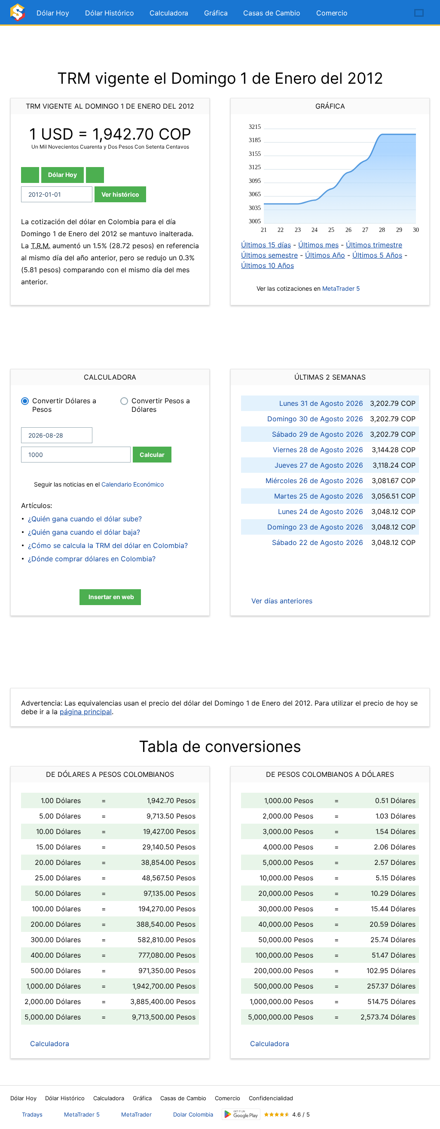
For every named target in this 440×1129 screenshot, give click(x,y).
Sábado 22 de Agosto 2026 (317, 542)
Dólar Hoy (53, 13)
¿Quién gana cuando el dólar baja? (84, 532)
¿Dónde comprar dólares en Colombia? (92, 558)
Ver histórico (120, 194)
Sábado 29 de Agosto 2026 (317, 434)
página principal (86, 711)
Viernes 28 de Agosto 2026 (318, 449)
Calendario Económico (132, 484)
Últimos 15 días (266, 244)
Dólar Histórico (109, 13)
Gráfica (215, 13)
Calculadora (169, 13)
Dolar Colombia (193, 1114)
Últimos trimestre (374, 244)
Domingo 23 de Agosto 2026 (315, 527)
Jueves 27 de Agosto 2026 (319, 465)
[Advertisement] (220, 47)
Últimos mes (318, 244)
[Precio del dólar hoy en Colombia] (19, 16)
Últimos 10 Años (267, 265)
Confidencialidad (271, 1098)
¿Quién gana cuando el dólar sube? (85, 518)
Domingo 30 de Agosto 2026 (315, 418)
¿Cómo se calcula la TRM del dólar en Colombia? (108, 545)
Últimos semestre (269, 255)
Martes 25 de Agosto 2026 (318, 496)
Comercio (332, 13)
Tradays (32, 1114)
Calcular (152, 454)
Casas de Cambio (271, 13)
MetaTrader (136, 1114)
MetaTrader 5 (341, 288)
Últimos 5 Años (377, 255)
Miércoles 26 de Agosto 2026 (314, 480)
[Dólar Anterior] (30, 175)
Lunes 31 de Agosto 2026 (321, 403)
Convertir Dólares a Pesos (64, 405)
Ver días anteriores (280, 600)
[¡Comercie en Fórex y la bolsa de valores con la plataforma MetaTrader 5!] (394, 13)
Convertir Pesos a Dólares (160, 405)
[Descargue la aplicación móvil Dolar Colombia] (241, 1114)
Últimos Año (325, 255)
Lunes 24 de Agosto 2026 (320, 511)
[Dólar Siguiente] (95, 175)
